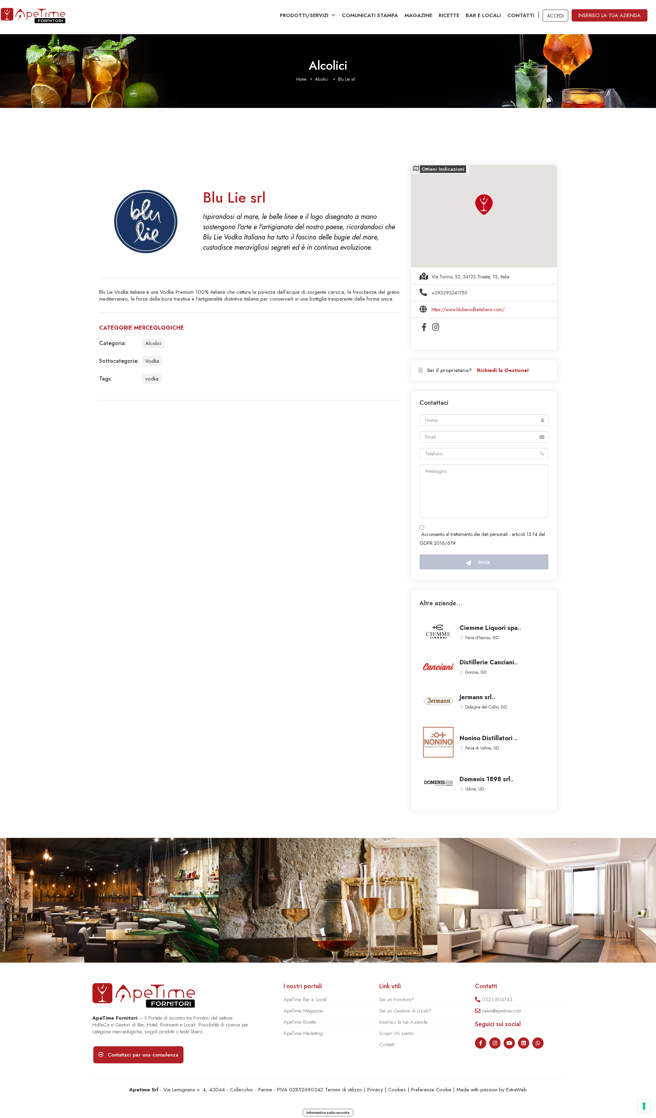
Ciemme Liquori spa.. (490, 627)
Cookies (397, 1089)
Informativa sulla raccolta (328, 1112)
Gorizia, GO (476, 672)
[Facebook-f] (480, 1043)
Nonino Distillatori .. (489, 738)
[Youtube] (509, 1043)
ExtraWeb (516, 1089)
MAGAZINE (418, 15)
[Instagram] (495, 1043)
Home (301, 79)
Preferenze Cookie (431, 1089)
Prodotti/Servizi (304, 15)
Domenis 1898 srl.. (487, 779)
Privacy (375, 1089)
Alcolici (321, 79)
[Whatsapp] (538, 1043)
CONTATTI (520, 15)
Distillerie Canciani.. (489, 662)
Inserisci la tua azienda (609, 15)
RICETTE (449, 15)
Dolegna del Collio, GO (486, 707)
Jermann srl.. (477, 697)
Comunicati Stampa (370, 15)
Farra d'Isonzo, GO (481, 638)
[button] (6, 900)
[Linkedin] (523, 1043)
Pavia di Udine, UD (482, 748)
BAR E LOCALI (483, 15)
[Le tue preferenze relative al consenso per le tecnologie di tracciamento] (644, 1106)
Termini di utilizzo (343, 1089)
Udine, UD (474, 789)
